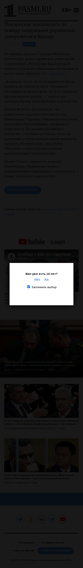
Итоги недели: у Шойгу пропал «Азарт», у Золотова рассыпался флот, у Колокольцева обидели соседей (39, 363)
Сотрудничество (52, 542)
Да (46, 279)
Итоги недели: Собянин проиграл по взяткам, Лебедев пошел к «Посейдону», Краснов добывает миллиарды (41, 422)
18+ (66, 9)
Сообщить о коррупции (23, 190)
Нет (37, 279)
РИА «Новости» (53, 74)
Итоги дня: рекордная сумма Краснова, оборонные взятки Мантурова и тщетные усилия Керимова (38, 476)
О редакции (27, 542)
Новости (29, 44)
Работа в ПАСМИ (23, 550)
